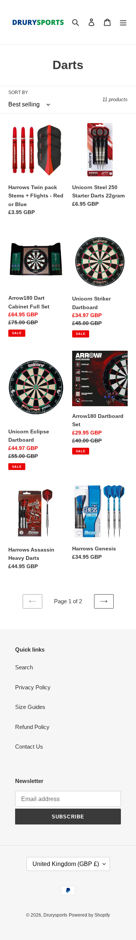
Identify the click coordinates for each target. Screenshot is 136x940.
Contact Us (29, 746)
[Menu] (123, 22)
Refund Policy (32, 727)
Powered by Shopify (89, 915)
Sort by (18, 92)
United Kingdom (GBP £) (65, 864)
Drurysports (55, 915)
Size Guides (30, 707)
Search (24, 667)
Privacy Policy (33, 687)
